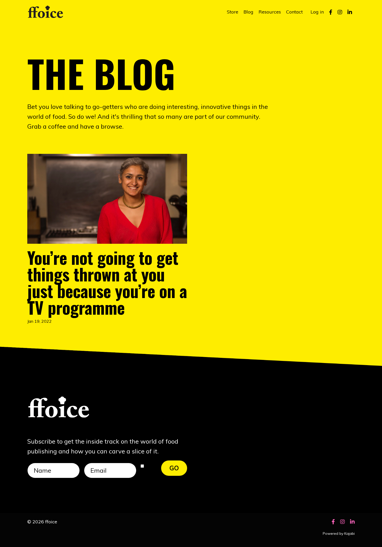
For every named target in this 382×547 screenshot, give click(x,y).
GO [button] (174, 468)
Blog (248, 12)
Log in (317, 12)
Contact (294, 12)
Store (232, 12)
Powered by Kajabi (339, 533)
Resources (270, 12)
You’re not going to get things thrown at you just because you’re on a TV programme (107, 282)
